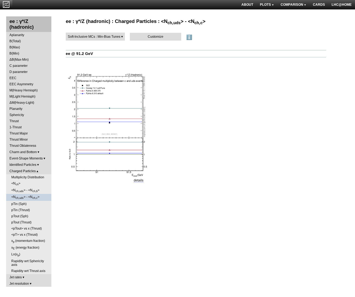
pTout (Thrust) (21, 222)
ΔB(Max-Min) (19, 59)
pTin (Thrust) (20, 210)
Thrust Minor (18, 139)
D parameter (18, 72)
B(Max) (14, 47)
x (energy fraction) (25, 248)
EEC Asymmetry (21, 84)
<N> (15, 184)
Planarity (15, 108)
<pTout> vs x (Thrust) (26, 228)
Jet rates (15, 277)
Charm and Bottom (23, 152)
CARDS (319, 4)
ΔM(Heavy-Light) (21, 102)
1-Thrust (15, 127)
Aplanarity (16, 35)
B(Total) (15, 41)
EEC (12, 78)
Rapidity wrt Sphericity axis (27, 262)
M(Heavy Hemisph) (23, 90)
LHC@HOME (342, 4)
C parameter (18, 65)
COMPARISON (292, 4)
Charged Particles (22, 171)
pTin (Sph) (19, 204)
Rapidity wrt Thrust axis (28, 271)
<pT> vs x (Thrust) (24, 234)
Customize (155, 36)
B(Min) (14, 53)
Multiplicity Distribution (27, 177)
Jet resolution (19, 283)
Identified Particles (22, 164)
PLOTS (265, 4)
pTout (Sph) (19, 216)
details (138, 180)
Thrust (14, 121)
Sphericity (16, 115)
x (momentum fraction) (28, 241)
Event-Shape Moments (26, 158)
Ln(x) (15, 255)
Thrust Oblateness (22, 145)
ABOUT (247, 4)
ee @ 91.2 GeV (79, 53)
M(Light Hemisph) (22, 96)
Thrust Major (18, 133)
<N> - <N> (25, 190)
